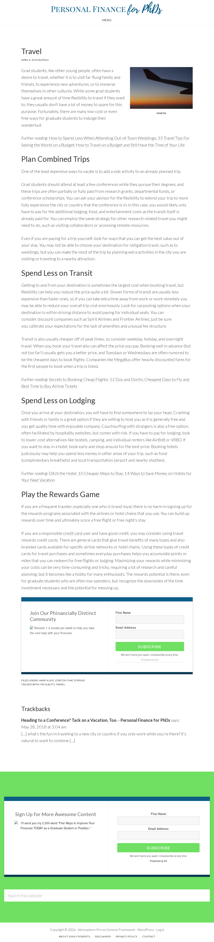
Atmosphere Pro (90, 930)
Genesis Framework (120, 930)
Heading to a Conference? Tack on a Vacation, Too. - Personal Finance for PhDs (95, 720)
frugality (48, 684)
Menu (107, 20)
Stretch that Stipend (70, 680)
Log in (160, 930)
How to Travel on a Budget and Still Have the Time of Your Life (130, 144)
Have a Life (46, 680)
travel (60, 684)
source (161, 113)
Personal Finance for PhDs (107, 8)
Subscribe (150, 646)
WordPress (146, 930)
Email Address (126, 627)
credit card (72, 533)
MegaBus (122, 359)
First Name (123, 612)
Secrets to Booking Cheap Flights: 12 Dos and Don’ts (96, 379)
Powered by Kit (149, 659)
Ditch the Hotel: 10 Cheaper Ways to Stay (86, 473)
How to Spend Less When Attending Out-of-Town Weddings (102, 137)
